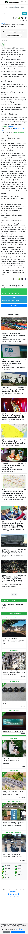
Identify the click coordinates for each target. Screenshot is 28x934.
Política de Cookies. (18, 929)
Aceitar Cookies (21, 932)
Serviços (19, 871)
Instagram (17, 128)
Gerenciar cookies (7, 932)
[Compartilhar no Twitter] (22, 17)
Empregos (7, 877)
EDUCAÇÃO (15, 6)
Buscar (24, 13)
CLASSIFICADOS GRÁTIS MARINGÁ (14, 613)
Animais (6, 874)
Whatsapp (5, 126)
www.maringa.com (14, 891)
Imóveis (19, 865)
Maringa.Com (3, 6)
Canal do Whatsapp (19, 132)
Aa (3, 44)
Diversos (20, 874)
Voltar (14, 594)
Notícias (9, 6)
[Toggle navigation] (2, 2)
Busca (22, 3)
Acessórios (20, 868)
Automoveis (7, 865)
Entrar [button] (25, 3)
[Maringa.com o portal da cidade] (12, 2)
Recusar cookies (14, 932)
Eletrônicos (7, 871)
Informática (7, 868)
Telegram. (11, 126)
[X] (16, 894)
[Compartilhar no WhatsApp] (19, 17)
